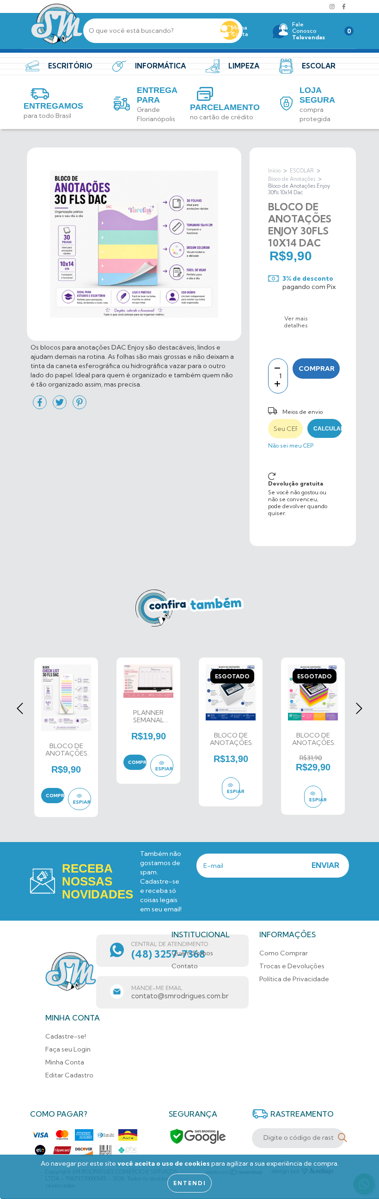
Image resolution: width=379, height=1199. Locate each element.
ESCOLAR (302, 170)
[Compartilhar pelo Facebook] (40, 406)
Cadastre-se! (65, 1036)
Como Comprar (283, 953)
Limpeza (243, 65)
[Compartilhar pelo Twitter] (60, 406)
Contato (184, 966)
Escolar (319, 65)
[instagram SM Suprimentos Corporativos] (332, 6)
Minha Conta (64, 1062)
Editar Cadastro (69, 1075)
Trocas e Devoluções (291, 966)
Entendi (189, 1183)
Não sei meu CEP (290, 445)
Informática (160, 65)
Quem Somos (192, 953)
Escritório (70, 65)
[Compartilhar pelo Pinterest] (79, 406)
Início (274, 170)
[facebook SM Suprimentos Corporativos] (344, 6)
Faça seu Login (68, 1049)
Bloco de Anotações (291, 179)
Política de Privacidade (294, 979)
